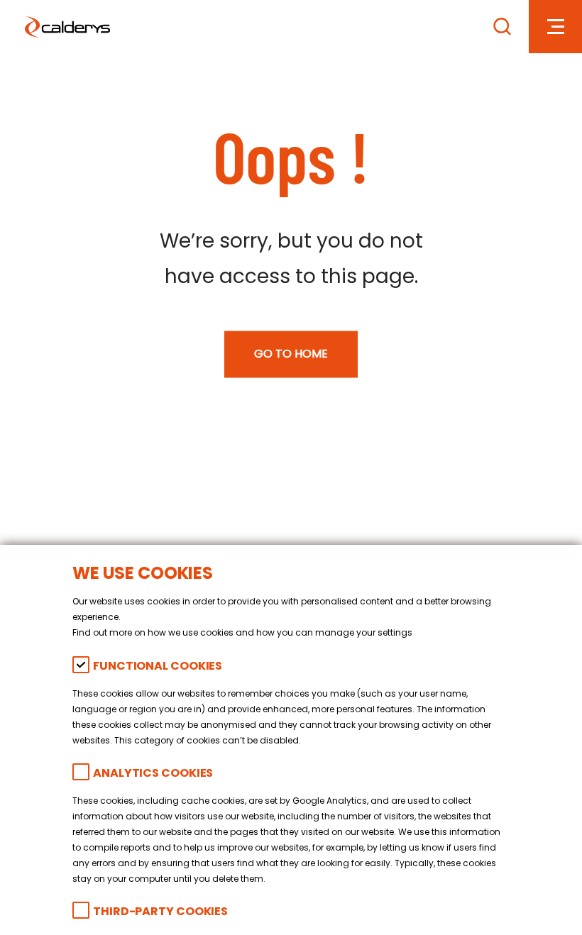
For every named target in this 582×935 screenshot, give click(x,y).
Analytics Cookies (153, 774)
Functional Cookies (157, 667)
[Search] (502, 26)
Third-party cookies (160, 913)
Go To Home (291, 354)
